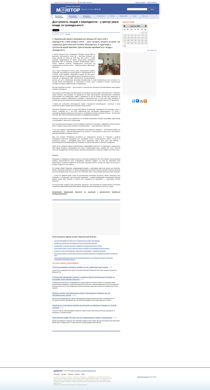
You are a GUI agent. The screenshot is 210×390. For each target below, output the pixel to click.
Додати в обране (151, 2)
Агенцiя (67, 34)
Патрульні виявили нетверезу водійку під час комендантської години (80, 267)
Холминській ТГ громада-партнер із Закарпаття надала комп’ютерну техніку (78, 246)
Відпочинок (123, 16)
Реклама (63, 374)
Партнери (70, 374)
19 (132, 40)
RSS (81, 2)
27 (135, 43)
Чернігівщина (59, 16)
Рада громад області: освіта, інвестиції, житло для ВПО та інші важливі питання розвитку (82, 248)
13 (135, 38)
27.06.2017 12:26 (57, 34)
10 (125, 38)
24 (125, 43)
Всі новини (151, 50)
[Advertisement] (86, 219)
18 (128, 40)
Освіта (112, 16)
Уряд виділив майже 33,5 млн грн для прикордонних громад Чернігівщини (77, 241)
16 (146, 38)
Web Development (142, 377)
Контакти (77, 374)
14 (139, 38)
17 (125, 40)
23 (146, 40)
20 (135, 40)
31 (125, 45)
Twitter (84, 2)
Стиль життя (101, 16)
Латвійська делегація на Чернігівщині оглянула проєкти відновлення (75, 243)
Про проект (57, 374)
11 (128, 38)
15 (142, 38)
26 (132, 43)
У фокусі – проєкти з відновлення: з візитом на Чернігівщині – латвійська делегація (80, 251)
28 (139, 43)
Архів (82, 374)
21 (139, 40)
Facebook (89, 2)
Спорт (134, 16)
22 (142, 40)
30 (146, 43)
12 (132, 38)
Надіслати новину (140, 2)
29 (142, 43)
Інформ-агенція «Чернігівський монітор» (67, 6)
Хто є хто (145, 16)
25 (128, 43)
